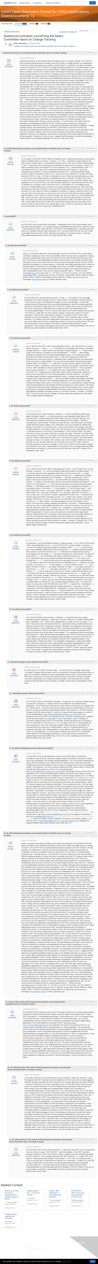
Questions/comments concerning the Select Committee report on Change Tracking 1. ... (45, 46)
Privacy (74, 1252)
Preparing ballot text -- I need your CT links (33, 1193)
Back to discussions (12, 31)
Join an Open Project (56, 1249)
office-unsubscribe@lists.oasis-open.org (55, 814)
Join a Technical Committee (58, 1252)
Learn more (66, 1261)
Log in (92, 3)
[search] (66, 2)
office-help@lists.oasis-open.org (41, 816)
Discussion (20, 23)
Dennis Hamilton (56, 1200)
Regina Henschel (78, 1200)
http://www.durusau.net (40, 279)
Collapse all (72, 32)
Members (45, 23)
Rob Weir (31, 1198)
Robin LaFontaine (12, 1202)
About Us (75, 1250)
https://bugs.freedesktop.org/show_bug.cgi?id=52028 (63, 714)
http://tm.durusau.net (80, 277)
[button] (38, 2)
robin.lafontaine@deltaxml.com (49, 821)
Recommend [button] (90, 52)
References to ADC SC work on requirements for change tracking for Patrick (12, 1195)
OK (93, 1261)
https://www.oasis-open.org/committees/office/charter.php (68, 1097)
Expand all (63, 32)
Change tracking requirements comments (10, 1216)
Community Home (6, 23)
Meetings (33, 23)
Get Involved (54, 1246)
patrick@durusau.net (30, 273)
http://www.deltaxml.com (70, 821)
